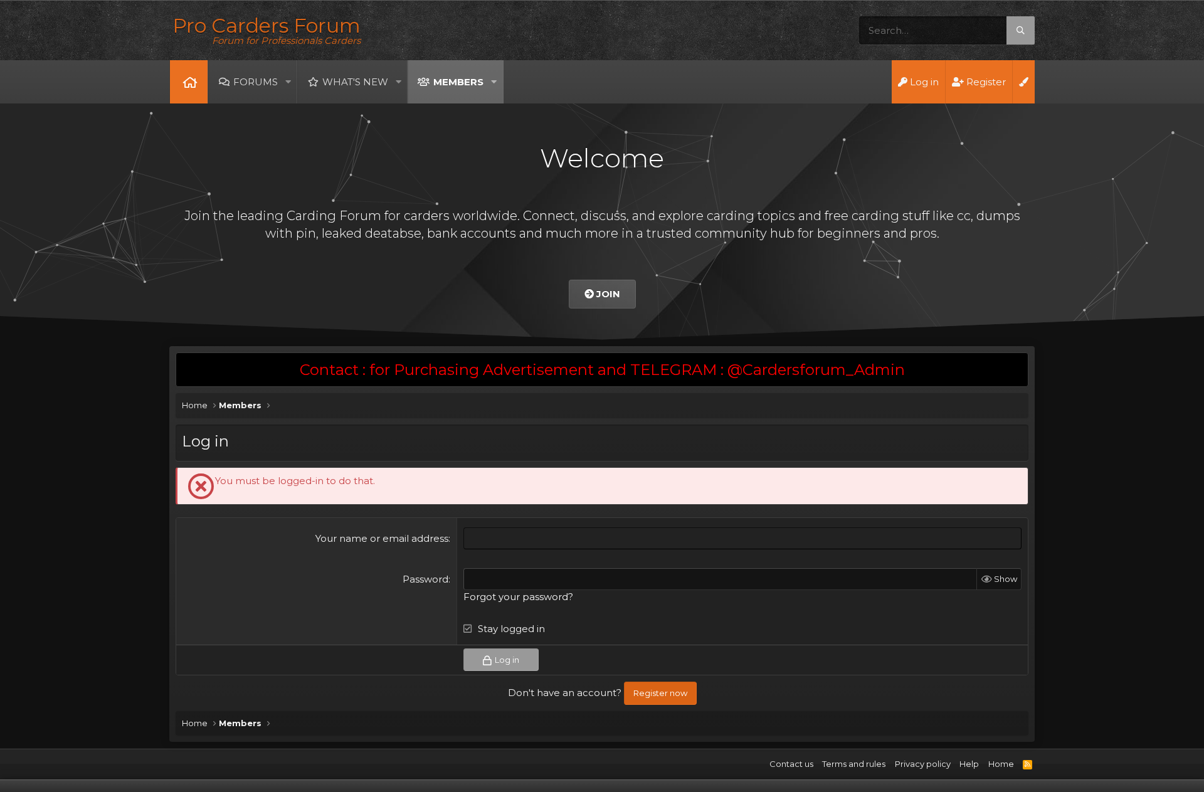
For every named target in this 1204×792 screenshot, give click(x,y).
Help (969, 764)
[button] (288, 81)
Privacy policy (923, 764)
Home (189, 81)
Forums (255, 82)
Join (607, 294)
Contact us (791, 764)
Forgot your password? (518, 597)
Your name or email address (381, 538)
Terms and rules (853, 764)
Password (425, 579)
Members (458, 82)
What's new (355, 82)
